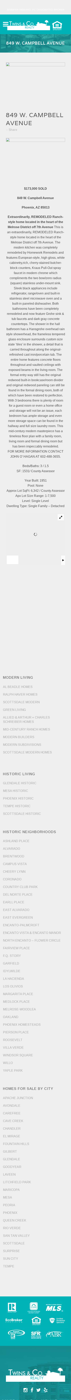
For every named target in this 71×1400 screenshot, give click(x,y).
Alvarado (11, 848)
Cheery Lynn (14, 871)
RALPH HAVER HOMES (20, 694)
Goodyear (12, 1167)
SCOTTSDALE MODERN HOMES (27, 752)
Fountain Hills (16, 1144)
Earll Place (13, 902)
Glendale (11, 1159)
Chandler (12, 1128)
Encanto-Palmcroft (21, 925)
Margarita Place (18, 994)
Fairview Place (16, 948)
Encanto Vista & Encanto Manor (32, 933)
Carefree (12, 1113)
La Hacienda (13, 978)
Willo (8, 1063)
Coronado (12, 879)
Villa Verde (13, 1047)
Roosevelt (12, 1040)
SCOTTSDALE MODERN (21, 702)
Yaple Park (13, 1070)
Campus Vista (15, 864)
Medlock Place (16, 1001)
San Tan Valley (16, 1235)
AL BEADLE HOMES (18, 687)
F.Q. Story (12, 955)
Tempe (8, 1266)
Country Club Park (20, 887)
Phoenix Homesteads (22, 1024)
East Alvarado (16, 910)
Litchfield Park (17, 1182)
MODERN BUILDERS (18, 737)
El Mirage (11, 1136)
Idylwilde (11, 971)
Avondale (11, 1105)
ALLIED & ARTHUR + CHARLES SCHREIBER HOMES (26, 719)
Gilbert (10, 1151)
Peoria (9, 1205)
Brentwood (13, 856)
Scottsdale (14, 1243)
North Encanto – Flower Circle (32, 940)
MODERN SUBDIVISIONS (22, 744)
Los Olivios (13, 986)
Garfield (11, 963)
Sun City (10, 1258)
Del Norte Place (18, 894)
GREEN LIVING (14, 709)
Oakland (10, 1017)
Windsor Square (18, 1055)
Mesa (7, 1197)
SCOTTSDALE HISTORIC (22, 813)
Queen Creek (14, 1220)
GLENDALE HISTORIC (19, 783)
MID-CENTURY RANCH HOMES (26, 729)
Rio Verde (12, 1228)
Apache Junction (18, 1098)
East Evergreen (18, 917)
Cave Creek (13, 1121)
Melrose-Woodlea (19, 1009)
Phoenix (10, 1212)
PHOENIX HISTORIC (18, 798)
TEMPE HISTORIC (16, 806)
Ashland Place (16, 841)
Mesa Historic (15, 790)
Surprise (11, 1251)
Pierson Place (16, 1032)
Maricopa (11, 1189)
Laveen (9, 1174)
